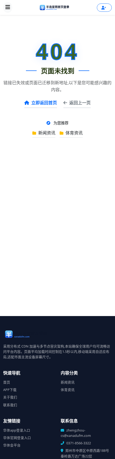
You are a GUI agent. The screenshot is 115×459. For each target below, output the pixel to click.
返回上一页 (80, 103)
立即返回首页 (44, 103)
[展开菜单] (7, 7)
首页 (6, 382)
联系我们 (10, 405)
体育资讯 (73, 133)
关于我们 (10, 397)
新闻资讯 (46, 133)
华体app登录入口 (16, 430)
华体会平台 (12, 445)
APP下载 (10, 390)
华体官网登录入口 (17, 438)
